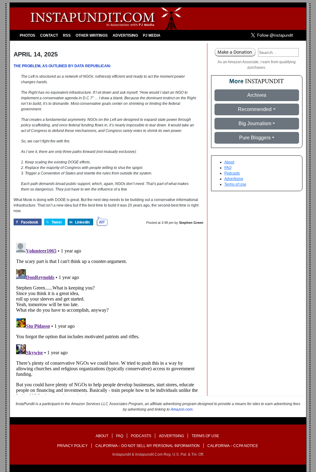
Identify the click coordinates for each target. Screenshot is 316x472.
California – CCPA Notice (232, 446)
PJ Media (151, 35)
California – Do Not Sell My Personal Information (147, 446)
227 (102, 222)
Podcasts (232, 173)
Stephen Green (191, 222)
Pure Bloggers (255, 137)
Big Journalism (255, 123)
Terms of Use (235, 184)
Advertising (125, 35)
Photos (27, 35)
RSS (67, 35)
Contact (49, 35)
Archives (256, 95)
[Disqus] (108, 317)
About (229, 162)
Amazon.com (182, 409)
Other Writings (92, 35)
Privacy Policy (72, 446)
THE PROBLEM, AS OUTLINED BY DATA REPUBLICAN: (62, 66)
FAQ (227, 168)
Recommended (255, 109)
